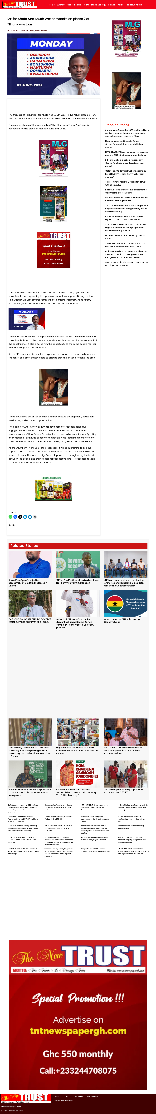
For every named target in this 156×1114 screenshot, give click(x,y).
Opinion (112, 5)
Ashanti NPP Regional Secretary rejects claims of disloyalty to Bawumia (95, 838)
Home (52, 5)
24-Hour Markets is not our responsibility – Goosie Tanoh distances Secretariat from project (125, 163)
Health (86, 5)
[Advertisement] (78, 670)
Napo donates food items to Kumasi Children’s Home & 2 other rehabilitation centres (124, 144)
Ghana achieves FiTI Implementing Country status (122, 620)
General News (74, 5)
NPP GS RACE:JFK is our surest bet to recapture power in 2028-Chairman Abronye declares (123, 750)
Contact (58, 1096)
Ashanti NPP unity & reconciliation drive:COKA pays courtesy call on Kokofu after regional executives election (133, 851)
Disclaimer (79, 1096)
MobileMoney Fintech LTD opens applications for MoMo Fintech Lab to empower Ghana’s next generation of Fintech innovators (126, 254)
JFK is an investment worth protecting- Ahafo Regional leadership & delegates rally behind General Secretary (126, 208)
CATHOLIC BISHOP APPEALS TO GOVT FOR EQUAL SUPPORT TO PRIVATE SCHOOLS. (30, 620)
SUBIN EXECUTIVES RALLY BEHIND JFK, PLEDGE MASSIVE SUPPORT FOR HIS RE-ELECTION (22, 839)
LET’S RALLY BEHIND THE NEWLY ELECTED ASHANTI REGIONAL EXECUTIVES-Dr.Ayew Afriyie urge (23, 851)
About (68, 1096)
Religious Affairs (134, 5)
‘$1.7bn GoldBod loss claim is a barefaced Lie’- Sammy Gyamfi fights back (77, 581)
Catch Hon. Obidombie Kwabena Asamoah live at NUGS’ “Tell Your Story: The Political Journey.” (125, 174)
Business (61, 5)
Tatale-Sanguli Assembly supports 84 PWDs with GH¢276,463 (123, 791)
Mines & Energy (98, 5)
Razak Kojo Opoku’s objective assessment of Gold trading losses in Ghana (28, 583)
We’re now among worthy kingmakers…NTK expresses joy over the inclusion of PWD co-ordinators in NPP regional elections (59, 852)
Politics (121, 5)
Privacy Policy (92, 1096)
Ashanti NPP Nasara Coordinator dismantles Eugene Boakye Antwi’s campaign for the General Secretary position (125, 227)
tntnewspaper (9, 1106)
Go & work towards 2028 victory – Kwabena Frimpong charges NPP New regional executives (131, 839)
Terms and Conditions (64, 1100)
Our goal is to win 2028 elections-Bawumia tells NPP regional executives (95, 850)
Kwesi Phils (18, 1110)
